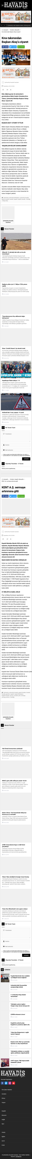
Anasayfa (5, 30)
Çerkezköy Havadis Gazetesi (12, 82)
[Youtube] (13, 1083)
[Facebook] (2, 1083)
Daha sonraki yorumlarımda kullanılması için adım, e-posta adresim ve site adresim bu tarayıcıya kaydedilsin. (16, 455)
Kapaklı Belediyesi (18, 694)
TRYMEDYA (18, 1156)
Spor (3, 1124)
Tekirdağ (28, 199)
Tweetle (14, 47)
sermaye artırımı (5, 697)
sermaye (23, 695)
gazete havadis (5, 199)
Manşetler (17, 30)
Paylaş (6, 47)
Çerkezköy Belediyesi (14, 197)
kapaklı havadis (21, 199)
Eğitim (3, 1136)
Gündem (12, 30)
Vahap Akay (5, 200)
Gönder (22, 47)
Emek (3, 1145)
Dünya (3, 1098)
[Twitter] (6, 1083)
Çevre (3, 1141)
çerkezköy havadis (24, 197)
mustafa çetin (17, 695)
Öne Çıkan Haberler (7, 1089)
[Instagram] (9, 1083)
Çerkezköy (6, 197)
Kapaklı (15, 199)
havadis (11, 199)
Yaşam (3, 1102)
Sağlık (3, 1119)
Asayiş (3, 1132)
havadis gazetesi (6, 694)
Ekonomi (4, 1115)
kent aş (11, 695)
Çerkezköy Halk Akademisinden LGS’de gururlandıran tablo (19, 25)
